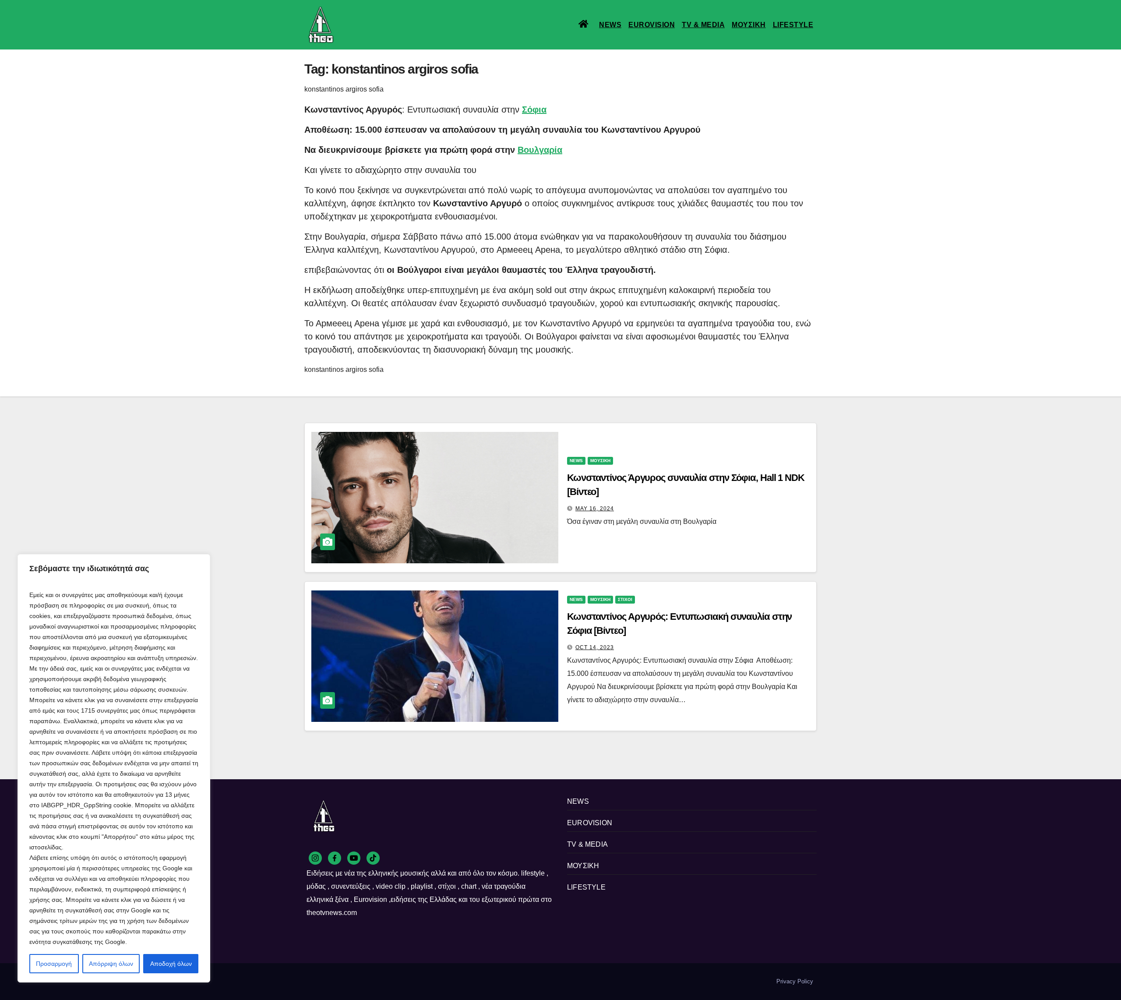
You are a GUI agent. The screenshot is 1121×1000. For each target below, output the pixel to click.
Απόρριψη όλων (111, 963)
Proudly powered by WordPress (345, 981)
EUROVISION (651, 24)
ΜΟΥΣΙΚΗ (749, 24)
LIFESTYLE (793, 24)
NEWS (610, 24)
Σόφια (534, 109)
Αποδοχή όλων (171, 963)
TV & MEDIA (703, 24)
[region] (114, 768)
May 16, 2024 (594, 508)
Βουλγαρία (540, 150)
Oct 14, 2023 (594, 647)
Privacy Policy (794, 981)
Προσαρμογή (54, 963)
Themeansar (455, 981)
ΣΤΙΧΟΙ (625, 599)
